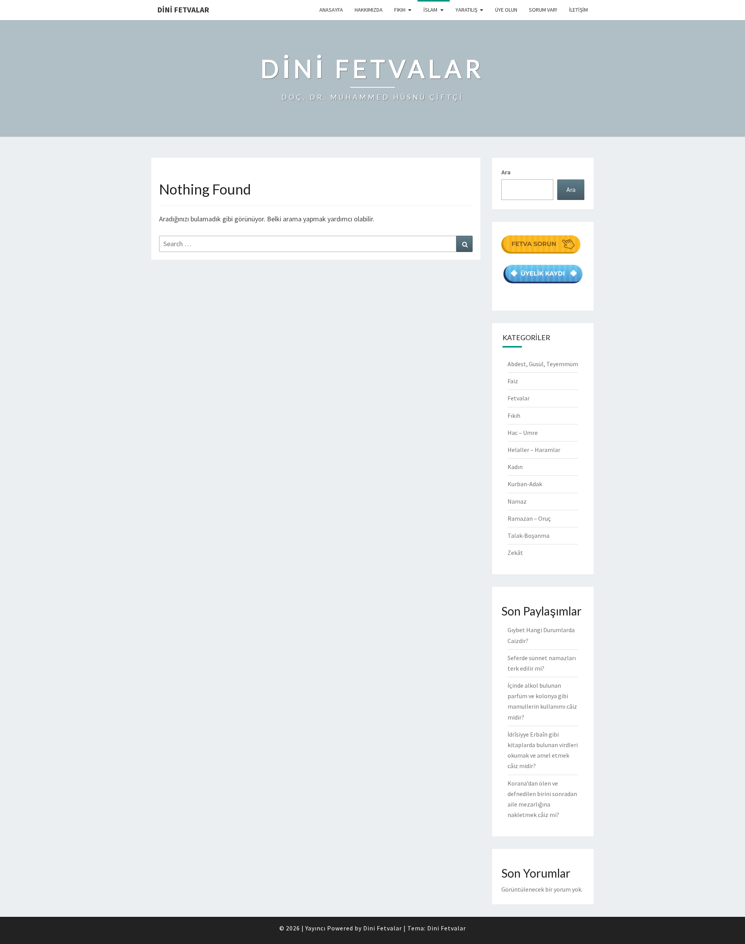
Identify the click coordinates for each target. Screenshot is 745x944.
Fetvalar (519, 398)
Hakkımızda (369, 9)
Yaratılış (466, 9)
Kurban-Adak (525, 484)
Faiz (513, 381)
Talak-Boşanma (528, 535)
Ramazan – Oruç (529, 518)
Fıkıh (399, 9)
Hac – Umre (523, 432)
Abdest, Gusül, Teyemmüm (543, 364)
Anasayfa (331, 9)
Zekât (515, 552)
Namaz (517, 501)
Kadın (515, 467)
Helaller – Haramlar (534, 450)
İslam (430, 9)
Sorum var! (543, 9)
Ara (506, 172)
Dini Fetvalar (183, 9)
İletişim (578, 9)
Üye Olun (506, 9)
